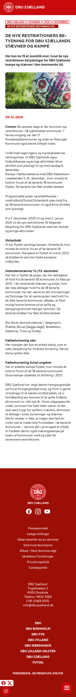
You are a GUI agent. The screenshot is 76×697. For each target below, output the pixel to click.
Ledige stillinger (38, 534)
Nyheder (34, 22)
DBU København (38, 645)
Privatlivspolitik (38, 562)
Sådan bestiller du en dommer (38, 539)
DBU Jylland (38, 640)
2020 (47, 22)
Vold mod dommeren (38, 545)
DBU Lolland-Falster (38, 651)
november (61, 22)
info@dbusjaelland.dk (38, 605)
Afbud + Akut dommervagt (38, 551)
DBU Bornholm (38, 628)
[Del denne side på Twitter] (9, 683)
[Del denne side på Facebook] (3, 683)
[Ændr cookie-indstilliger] (6, 691)
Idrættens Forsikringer (38, 556)
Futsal (38, 662)
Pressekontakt (38, 528)
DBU (38, 623)
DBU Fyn (38, 634)
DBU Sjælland (16, 22)
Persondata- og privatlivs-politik (38, 673)
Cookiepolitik (38, 567)
